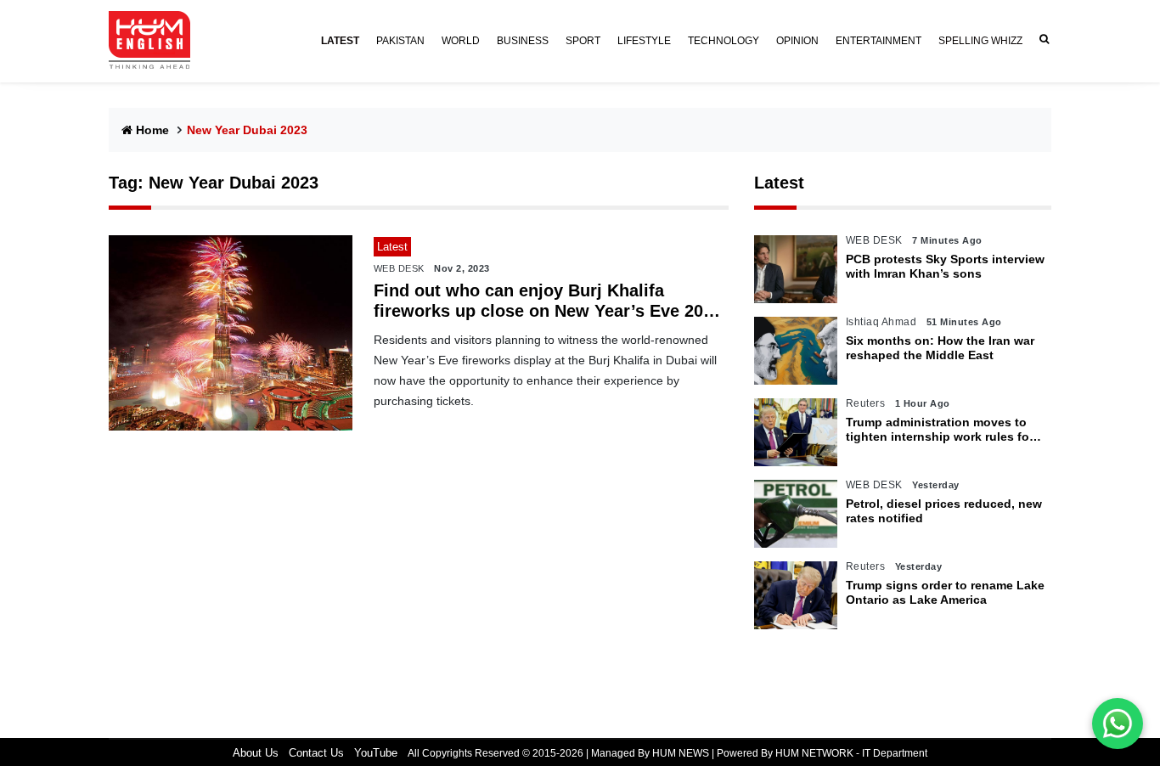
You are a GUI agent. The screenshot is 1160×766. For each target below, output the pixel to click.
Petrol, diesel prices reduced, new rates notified (944, 511)
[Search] (1041, 39)
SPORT (583, 41)
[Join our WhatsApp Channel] (1117, 723)
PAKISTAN (400, 41)
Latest (779, 182)
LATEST (340, 41)
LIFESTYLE (644, 41)
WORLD (461, 41)
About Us (256, 752)
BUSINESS (523, 41)
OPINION (797, 41)
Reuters (866, 403)
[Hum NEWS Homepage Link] (156, 40)
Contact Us (316, 752)
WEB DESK (399, 268)
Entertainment (878, 41)
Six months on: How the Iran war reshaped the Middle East (940, 348)
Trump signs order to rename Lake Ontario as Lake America (945, 592)
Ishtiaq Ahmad (881, 322)
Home (152, 130)
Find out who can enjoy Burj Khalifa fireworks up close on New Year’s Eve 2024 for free (548, 301)
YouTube (375, 752)
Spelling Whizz (980, 41)
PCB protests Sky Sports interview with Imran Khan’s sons (945, 266)
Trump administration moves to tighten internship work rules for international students (939, 429)
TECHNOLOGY (723, 41)
